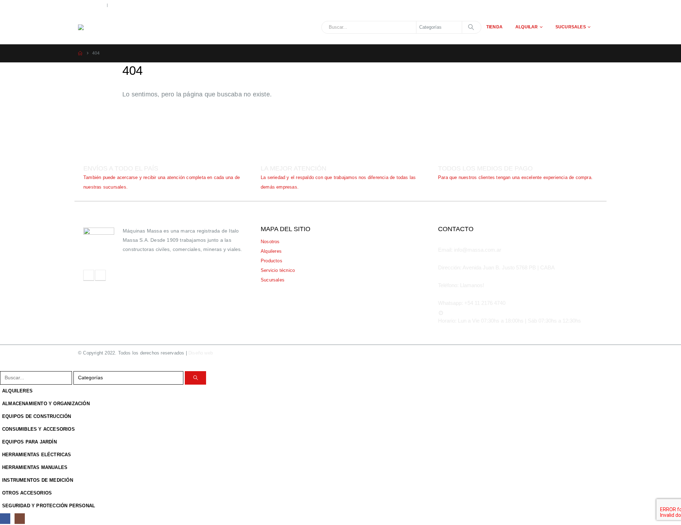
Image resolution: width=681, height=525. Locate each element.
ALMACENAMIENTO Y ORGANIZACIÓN (46, 403)
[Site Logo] (124, 27)
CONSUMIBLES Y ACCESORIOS (38, 429)
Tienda (494, 26)
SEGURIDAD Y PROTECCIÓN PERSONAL (48, 505)
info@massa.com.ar (141, 4)
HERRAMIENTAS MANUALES (34, 467)
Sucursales (570, 26)
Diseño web (210, 353)
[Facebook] (5, 518)
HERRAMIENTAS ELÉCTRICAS (36, 454)
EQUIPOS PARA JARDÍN (29, 442)
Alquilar (526, 26)
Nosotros (270, 241)
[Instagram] (20, 518)
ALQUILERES (17, 391)
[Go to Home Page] (80, 53)
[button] (4, 366)
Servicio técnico (278, 270)
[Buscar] (471, 27)
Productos (271, 260)
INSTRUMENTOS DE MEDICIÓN (37, 480)
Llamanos (94, 4)
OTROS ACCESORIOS (27, 493)
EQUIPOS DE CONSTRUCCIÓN (36, 416)
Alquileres (271, 251)
